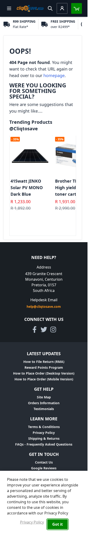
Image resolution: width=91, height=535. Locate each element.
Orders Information (44, 403)
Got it (57, 524)
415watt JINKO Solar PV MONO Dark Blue (26, 187)
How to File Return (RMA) (43, 361)
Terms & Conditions (44, 427)
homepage (54, 75)
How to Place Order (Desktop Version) (43, 373)
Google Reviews (43, 468)
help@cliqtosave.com (44, 306)
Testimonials (44, 409)
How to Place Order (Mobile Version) (43, 379)
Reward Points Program (43, 367)
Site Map (44, 397)
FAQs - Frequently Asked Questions (43, 444)
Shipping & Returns (44, 438)
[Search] (50, 8)
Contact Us (44, 462)
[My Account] (62, 8)
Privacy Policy (44, 432)
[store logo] (30, 8)
